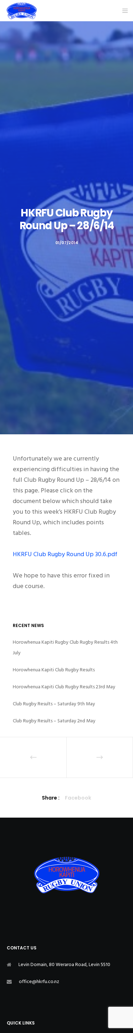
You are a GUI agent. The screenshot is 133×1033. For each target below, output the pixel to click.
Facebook (78, 797)
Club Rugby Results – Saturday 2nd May (54, 721)
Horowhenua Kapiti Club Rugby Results (54, 670)
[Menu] (123, 10)
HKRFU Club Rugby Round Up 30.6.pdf (65, 554)
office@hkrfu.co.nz (39, 981)
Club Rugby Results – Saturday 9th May (54, 704)
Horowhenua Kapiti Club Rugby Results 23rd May (64, 687)
